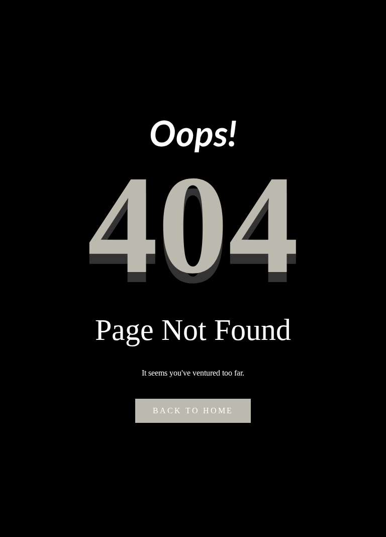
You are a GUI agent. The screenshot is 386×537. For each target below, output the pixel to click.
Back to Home (193, 410)
